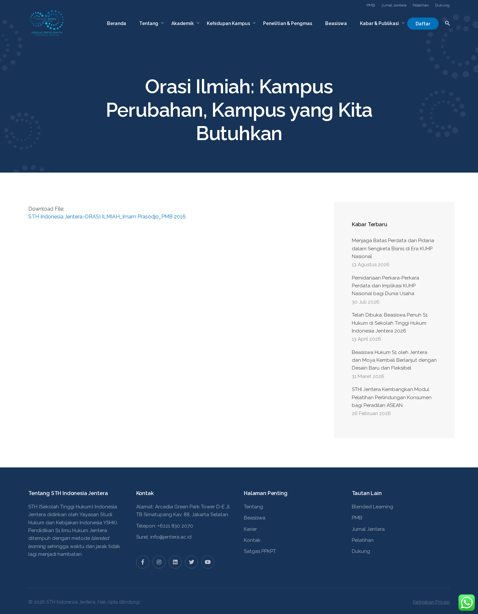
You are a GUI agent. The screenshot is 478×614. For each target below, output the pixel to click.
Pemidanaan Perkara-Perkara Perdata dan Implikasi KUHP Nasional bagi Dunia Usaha (385, 286)
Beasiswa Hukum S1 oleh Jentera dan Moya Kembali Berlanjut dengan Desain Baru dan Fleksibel (394, 360)
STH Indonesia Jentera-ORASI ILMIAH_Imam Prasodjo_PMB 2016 (107, 217)
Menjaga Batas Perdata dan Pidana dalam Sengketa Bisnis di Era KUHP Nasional (393, 248)
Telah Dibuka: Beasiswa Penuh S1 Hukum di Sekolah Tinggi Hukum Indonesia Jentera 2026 (390, 323)
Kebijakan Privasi (431, 602)
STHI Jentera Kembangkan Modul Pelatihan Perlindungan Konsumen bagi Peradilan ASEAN (392, 397)
